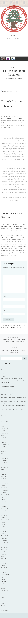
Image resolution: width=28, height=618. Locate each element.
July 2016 (3, 446)
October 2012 (4, 545)
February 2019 (4, 428)
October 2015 (4, 465)
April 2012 (3, 558)
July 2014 (3, 497)
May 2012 (3, 556)
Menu (4, 1)
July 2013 (3, 524)
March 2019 (4, 426)
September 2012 (5, 547)
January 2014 (4, 510)
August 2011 (4, 577)
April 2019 (3, 424)
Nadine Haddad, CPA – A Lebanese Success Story (12, 378)
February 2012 (4, 563)
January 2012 (4, 565)
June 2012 (3, 554)
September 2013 (5, 519)
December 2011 (5, 567)
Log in (2, 603)
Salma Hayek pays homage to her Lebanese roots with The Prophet (13, 350)
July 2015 (3, 471)
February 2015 (4, 483)
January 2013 (4, 538)
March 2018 (4, 430)
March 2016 (4, 456)
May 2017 (3, 435)
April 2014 (3, 503)
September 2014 (5, 494)
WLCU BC (19, 58)
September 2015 (5, 467)
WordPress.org (4, 610)
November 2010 (5, 590)
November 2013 (5, 515)
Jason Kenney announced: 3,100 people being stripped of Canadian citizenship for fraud (14, 339)
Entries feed (4, 605)
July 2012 (3, 551)
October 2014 (4, 492)
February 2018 (4, 433)
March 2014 (4, 506)
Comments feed (4, 608)
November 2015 (5, 462)
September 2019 (5, 421)
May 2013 (3, 529)
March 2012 (4, 560)
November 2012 (5, 542)
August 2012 (4, 549)
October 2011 (4, 572)
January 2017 (4, 442)
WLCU (14, 35)
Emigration (3, 369)
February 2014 (4, 508)
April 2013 (3, 531)
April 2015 (3, 478)
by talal (14, 87)
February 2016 (4, 458)
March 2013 (4, 533)
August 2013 (4, 522)
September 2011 (5, 574)
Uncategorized (10, 78)
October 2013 (4, 517)
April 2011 (3, 586)
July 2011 (3, 579)
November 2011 (5, 570)
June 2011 (3, 581)
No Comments (18, 78)
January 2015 (4, 485)
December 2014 (5, 487)
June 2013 (3, 526)
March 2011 (4, 588)
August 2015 (4, 469)
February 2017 (4, 439)
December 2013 (5, 513)
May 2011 (3, 583)
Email (4, 303)
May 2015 (3, 476)
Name (4, 296)
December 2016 (5, 444)
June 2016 (3, 449)
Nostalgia (3, 376)
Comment (5, 272)
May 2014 (3, 501)
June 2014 (3, 499)
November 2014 (5, 490)
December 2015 (5, 460)
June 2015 (3, 474)
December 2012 (5, 540)
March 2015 (4, 481)
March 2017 (4, 437)
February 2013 (4, 535)
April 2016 (3, 453)
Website (5, 311)
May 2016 (3, 451)
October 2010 (4, 592)
